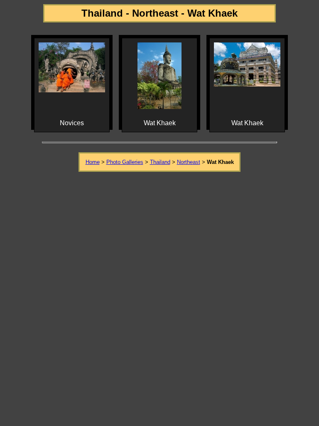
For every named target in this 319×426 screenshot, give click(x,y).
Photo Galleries (124, 162)
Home (93, 162)
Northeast (188, 162)
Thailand (160, 162)
